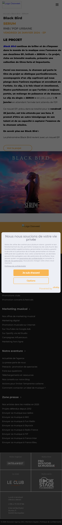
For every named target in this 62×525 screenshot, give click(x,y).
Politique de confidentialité (15, 266)
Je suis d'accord (31, 272)
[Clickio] (56, 288)
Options (31, 280)
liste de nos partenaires (13, 261)
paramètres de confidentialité (31, 258)
